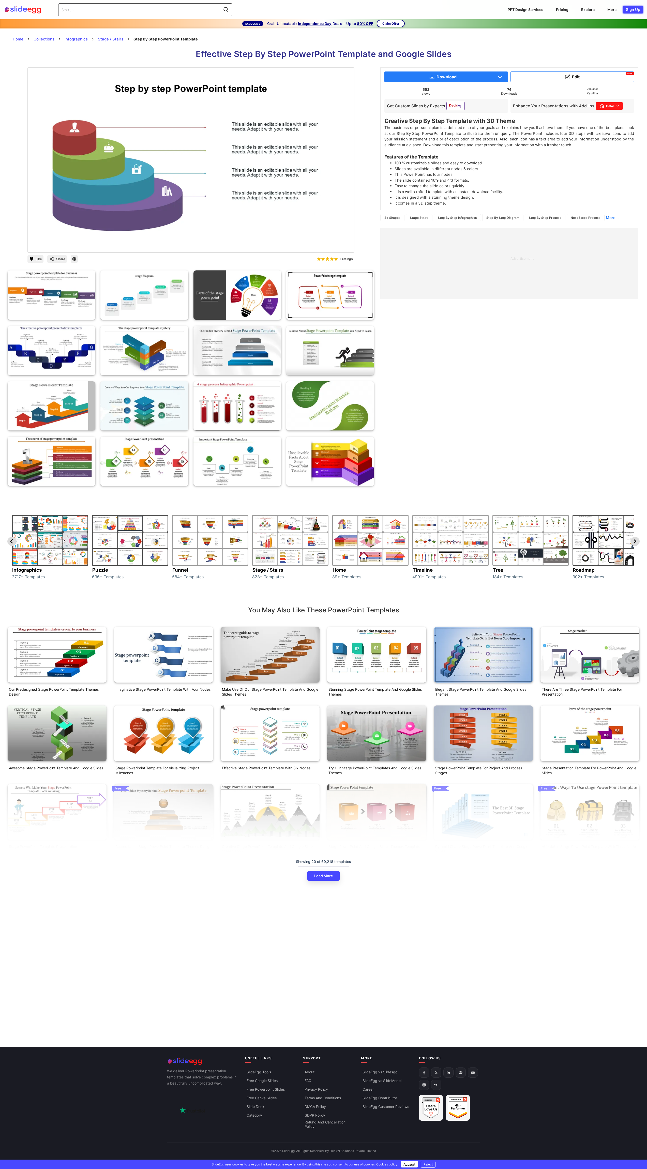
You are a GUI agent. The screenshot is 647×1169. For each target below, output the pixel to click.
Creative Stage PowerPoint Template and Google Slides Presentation (268, 849)
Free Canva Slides (262, 1098)
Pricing (562, 9)
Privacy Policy (316, 1089)
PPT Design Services (525, 9)
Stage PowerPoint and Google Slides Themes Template (374, 846)
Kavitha (592, 93)
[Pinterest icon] (74, 259)
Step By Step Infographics (457, 218)
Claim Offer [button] (390, 23)
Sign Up (633, 9)
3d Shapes (392, 218)
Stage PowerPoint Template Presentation (43, 846)
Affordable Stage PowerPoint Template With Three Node (589, 846)
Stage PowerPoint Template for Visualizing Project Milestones (157, 770)
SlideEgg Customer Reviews (386, 1106)
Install (610, 106)
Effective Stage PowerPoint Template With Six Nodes (266, 768)
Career (368, 1089)
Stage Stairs (419, 218)
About (309, 1072)
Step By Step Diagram (502, 218)
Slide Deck (255, 1106)
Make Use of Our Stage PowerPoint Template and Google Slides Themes (270, 691)
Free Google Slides (262, 1080)
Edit (602, 75)
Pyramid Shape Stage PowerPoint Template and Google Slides (481, 849)
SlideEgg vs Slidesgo (380, 1072)
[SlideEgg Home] (202, 1061)
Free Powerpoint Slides (266, 1089)
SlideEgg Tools (259, 1072)
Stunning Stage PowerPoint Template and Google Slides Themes (375, 691)
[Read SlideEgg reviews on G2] (431, 1108)
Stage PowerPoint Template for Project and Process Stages (478, 770)
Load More (323, 876)
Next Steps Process (585, 218)
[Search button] (226, 10)
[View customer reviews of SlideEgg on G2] (458, 1108)
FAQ (308, 1080)
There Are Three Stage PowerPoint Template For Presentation (582, 691)
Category (254, 1115)
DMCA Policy (315, 1106)
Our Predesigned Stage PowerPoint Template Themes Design (54, 691)
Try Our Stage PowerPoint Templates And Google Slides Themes (374, 770)
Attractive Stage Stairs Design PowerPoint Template (52, 925)
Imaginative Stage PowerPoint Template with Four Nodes (162, 689)
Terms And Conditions (323, 1098)
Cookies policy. (387, 1164)
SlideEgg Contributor (380, 1098)
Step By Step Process (545, 218)
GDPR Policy (315, 1115)
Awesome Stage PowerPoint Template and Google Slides (56, 768)
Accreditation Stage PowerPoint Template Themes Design (163, 846)
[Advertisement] (509, 263)
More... (612, 217)
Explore (588, 9)
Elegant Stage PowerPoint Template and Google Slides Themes (480, 691)
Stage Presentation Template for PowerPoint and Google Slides (589, 770)
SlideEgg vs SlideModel (382, 1080)
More (611, 9)
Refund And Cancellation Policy (325, 1124)
